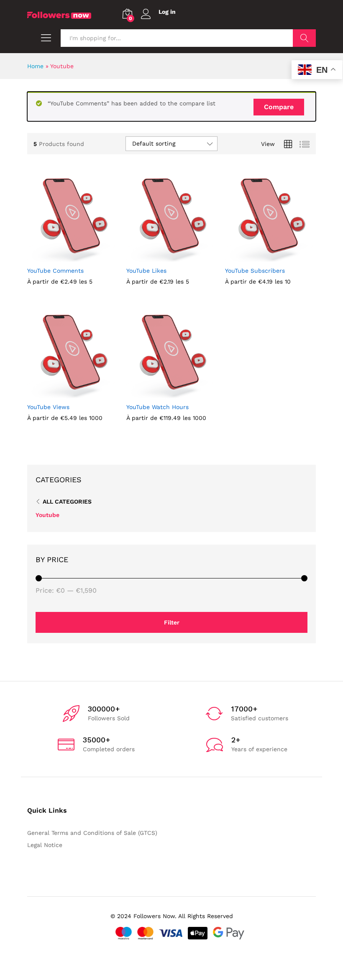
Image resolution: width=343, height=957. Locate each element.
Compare (279, 107)
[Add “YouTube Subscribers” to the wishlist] (289, 257)
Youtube (47, 515)
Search (304, 38)
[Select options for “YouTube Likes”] (151, 257)
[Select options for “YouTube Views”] (52, 393)
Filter (171, 622)
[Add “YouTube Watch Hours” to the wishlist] (189, 393)
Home (35, 66)
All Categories (67, 501)
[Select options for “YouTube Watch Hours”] (151, 393)
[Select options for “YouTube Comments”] (52, 257)
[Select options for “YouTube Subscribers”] (250, 257)
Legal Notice (44, 845)
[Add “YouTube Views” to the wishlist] (90, 393)
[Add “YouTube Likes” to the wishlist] (189, 257)
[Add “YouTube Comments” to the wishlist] (90, 257)
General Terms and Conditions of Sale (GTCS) (92, 832)
